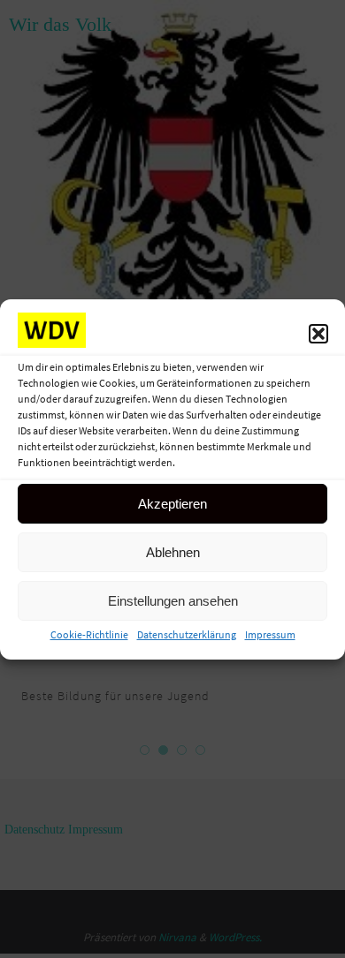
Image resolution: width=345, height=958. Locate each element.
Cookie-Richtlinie (89, 634)
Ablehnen (173, 552)
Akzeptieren (172, 503)
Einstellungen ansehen (173, 600)
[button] (318, 334)
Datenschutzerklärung (186, 634)
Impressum (270, 634)
